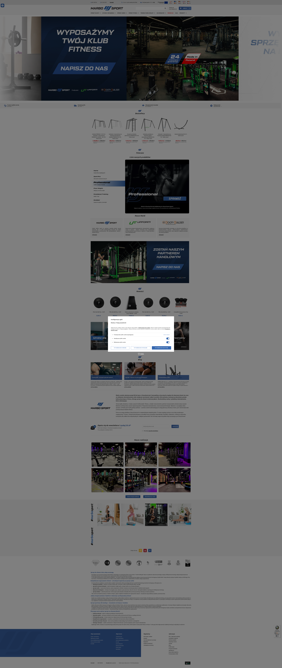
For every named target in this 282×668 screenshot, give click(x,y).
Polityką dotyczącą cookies (144, 327)
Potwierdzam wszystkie (161, 347)
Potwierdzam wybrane (120, 347)
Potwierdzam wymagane (140, 347)
